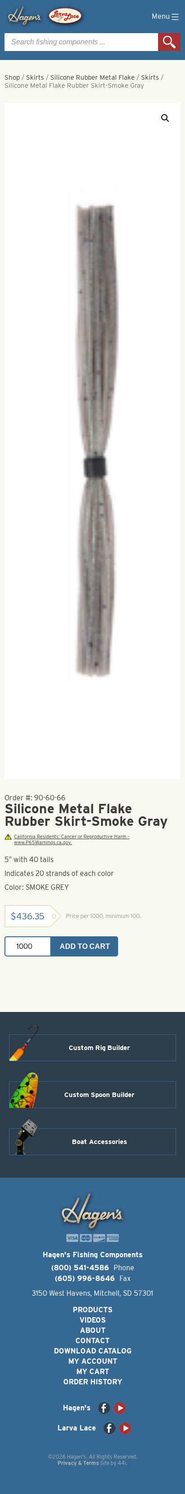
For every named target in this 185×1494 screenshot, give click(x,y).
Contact (92, 1340)
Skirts (35, 77)
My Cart (92, 1371)
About (93, 1330)
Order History (92, 1382)
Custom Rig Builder (99, 1048)
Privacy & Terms (78, 1463)
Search (169, 42)
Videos (92, 1320)
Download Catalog (93, 1351)
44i (122, 1463)
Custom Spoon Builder (99, 1095)
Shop (12, 77)
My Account (92, 1361)
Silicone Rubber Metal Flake (92, 77)
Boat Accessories (99, 1142)
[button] (165, 118)
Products (93, 1310)
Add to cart (85, 946)
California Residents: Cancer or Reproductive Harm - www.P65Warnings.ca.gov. (71, 839)
